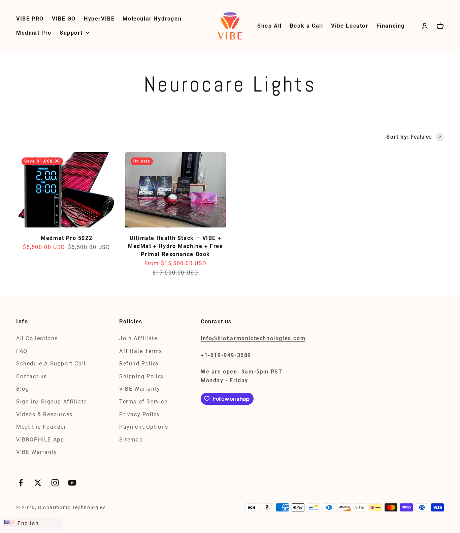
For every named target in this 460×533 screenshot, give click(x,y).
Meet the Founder (41, 427)
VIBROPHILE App (40, 439)
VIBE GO (64, 18)
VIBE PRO (30, 18)
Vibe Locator (349, 26)
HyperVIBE (99, 18)
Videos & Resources (44, 414)
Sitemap (131, 439)
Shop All (269, 26)
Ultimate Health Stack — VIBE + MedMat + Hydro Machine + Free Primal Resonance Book (175, 246)
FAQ (22, 351)
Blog (22, 389)
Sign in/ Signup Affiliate (51, 401)
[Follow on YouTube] (72, 482)
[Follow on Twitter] (37, 482)
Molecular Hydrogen (152, 18)
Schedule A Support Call (51, 363)
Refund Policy (139, 363)
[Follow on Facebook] (20, 482)
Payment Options (143, 427)
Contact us (31, 376)
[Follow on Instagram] (55, 482)
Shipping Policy (141, 376)
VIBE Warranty (36, 452)
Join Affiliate (138, 338)
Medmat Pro (34, 33)
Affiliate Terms (140, 351)
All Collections (37, 338)
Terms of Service (143, 401)
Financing (390, 26)
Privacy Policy (139, 414)
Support (71, 33)
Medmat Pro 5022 (66, 238)
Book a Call (306, 26)
